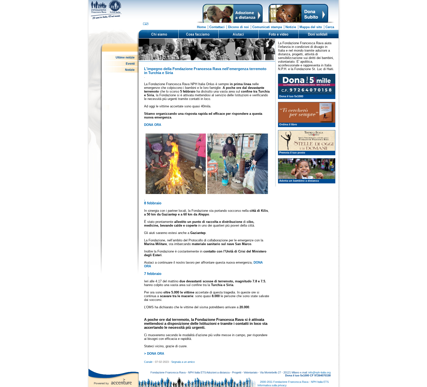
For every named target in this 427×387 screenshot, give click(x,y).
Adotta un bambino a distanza (299, 180)
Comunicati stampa (267, 27)
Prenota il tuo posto (292, 152)
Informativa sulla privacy (272, 385)
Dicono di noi (238, 27)
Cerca (329, 27)
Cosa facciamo (198, 34)
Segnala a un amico (183, 361)
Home (201, 27)
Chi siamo (158, 34)
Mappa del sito (310, 27)
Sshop (319, 34)
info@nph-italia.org (319, 372)
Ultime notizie (125, 57)
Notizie (290, 27)
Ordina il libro (288, 124)
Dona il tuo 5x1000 (291, 96)
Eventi (130, 63)
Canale (148, 361)
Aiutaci (238, 34)
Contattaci (217, 27)
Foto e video (278, 34)
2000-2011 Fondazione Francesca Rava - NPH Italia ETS (294, 381)
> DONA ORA (154, 353)
